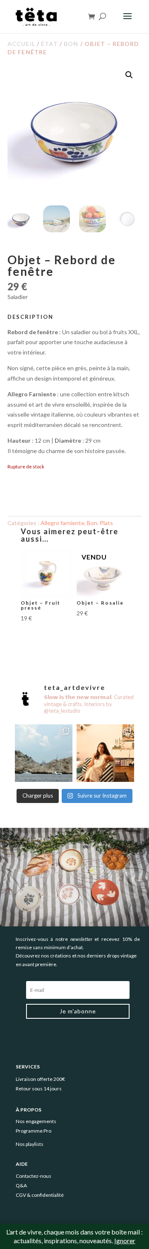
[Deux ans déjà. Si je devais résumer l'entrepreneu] (105, 753)
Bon (71, 43)
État (49, 43)
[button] (129, 75)
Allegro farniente (62, 522)
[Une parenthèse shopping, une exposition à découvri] (43, 753)
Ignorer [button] (124, 1240)
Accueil (21, 43)
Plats (106, 522)
